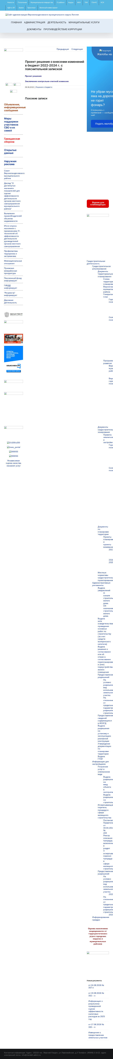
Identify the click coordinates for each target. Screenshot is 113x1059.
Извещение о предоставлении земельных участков (97, 1035)
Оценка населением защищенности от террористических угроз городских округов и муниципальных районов (98, 936)
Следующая (77, 49)
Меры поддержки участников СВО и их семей (11, 124)
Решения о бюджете (44, 87)
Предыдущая (63, 49)
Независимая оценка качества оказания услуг (13, 463)
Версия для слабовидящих (98, 203)
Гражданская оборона (12, 140)
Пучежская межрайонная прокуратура (10, 270)
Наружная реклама (10, 163)
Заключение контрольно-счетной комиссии (47, 81)
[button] (85, 29)
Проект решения (33, 76)
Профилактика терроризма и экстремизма (11, 253)
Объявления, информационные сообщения (15, 107)
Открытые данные (10, 152)
